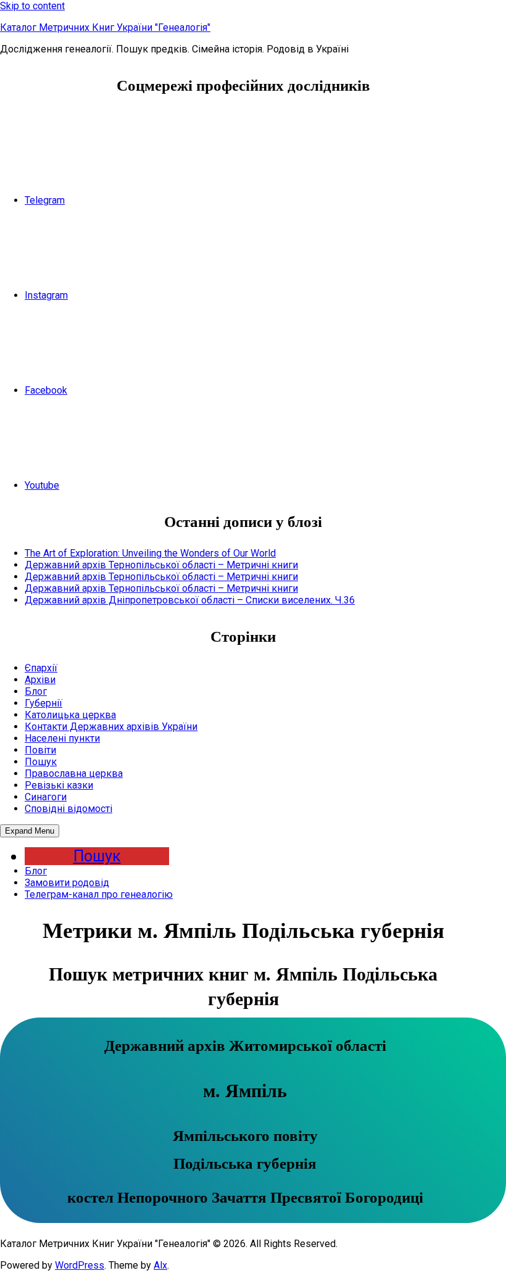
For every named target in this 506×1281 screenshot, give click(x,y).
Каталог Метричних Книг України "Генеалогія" (105, 27)
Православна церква (74, 773)
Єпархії (41, 668)
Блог (36, 691)
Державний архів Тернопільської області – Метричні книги (161, 565)
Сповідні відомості (68, 809)
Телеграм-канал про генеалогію (99, 894)
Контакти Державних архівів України (111, 726)
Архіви (40, 680)
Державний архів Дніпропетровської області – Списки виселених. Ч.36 (190, 600)
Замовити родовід (67, 883)
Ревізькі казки (59, 785)
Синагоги (46, 797)
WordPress (79, 1265)
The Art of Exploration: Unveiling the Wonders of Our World (150, 553)
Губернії (43, 703)
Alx (160, 1265)
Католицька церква (70, 715)
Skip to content (32, 6)
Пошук (41, 762)
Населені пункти (62, 738)
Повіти (40, 750)
